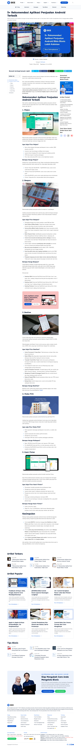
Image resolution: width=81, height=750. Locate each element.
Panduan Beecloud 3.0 (52, 720)
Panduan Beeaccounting (52, 719)
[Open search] (73, 2)
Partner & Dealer (64, 724)
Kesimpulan (11, 92)
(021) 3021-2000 (28, 734)
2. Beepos (11, 85)
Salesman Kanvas (24, 719)
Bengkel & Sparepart (25, 724)
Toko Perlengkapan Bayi (39, 722)
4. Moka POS (12, 88)
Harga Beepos (10, 720)
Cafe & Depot (23, 722)
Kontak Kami (63, 720)
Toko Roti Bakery (37, 717)
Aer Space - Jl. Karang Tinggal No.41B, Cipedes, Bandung (54, 736)
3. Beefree (12, 87)
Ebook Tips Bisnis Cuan (52, 726)
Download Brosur (11, 726)
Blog (48, 717)
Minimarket (36, 720)
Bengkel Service (37, 719)
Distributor (23, 717)
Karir (62, 719)
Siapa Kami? (63, 717)
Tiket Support (64, 722)
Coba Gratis (28, 304)
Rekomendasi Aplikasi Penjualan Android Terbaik (14, 80)
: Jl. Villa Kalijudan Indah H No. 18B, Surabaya (51, 734)
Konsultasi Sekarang (47, 691)
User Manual (50, 724)
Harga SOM (9, 722)
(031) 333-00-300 (36, 734)
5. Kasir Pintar (12, 90)
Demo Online (36, 304)
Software (43, 62)
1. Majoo (11, 83)
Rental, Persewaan (38, 724)
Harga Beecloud (10, 719)
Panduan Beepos (50, 722)
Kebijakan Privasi (64, 726)
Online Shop (23, 726)
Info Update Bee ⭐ (51, 728)
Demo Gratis (64, 2)
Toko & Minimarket (25, 720)
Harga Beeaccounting (11, 717)
